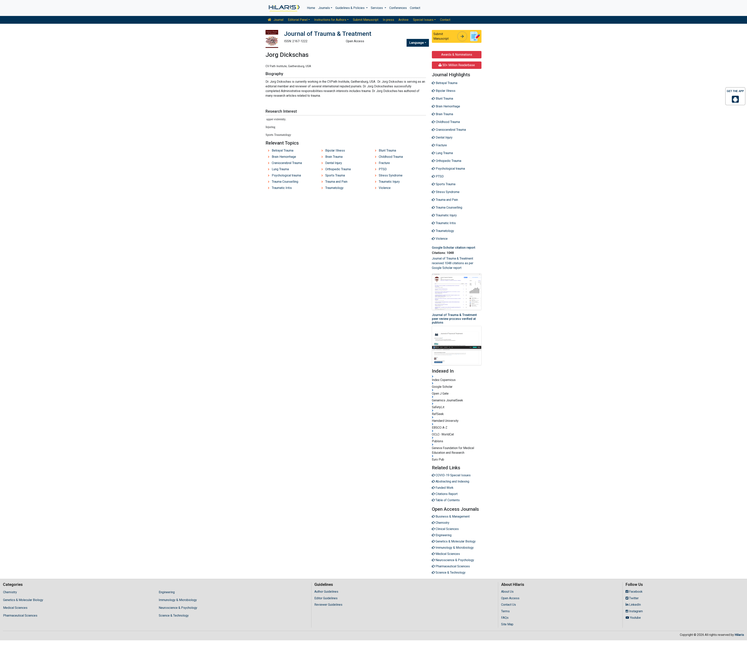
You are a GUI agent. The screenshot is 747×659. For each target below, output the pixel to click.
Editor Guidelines (326, 598)
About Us (507, 591)
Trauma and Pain (336, 181)
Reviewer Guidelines (328, 604)
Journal (278, 20)
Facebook (635, 591)
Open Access (510, 598)
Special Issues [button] (423, 20)
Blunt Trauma (387, 150)
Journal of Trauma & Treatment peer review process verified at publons (454, 318)
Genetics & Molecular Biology (23, 600)
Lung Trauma (280, 169)
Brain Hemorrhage (284, 157)
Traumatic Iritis (282, 188)
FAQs (505, 618)
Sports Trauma (335, 175)
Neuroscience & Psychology (178, 608)
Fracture (384, 163)
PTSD (383, 169)
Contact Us (508, 604)
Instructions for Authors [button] (330, 20)
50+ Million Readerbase (458, 65)
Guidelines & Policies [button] (350, 8)
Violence (385, 188)
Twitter (633, 598)
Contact (415, 8)
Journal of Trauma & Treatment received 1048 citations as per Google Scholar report (452, 263)
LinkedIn (634, 604)
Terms (505, 611)
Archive (403, 20)
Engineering (167, 592)
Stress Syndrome (390, 175)
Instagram (635, 611)
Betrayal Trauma (282, 150)
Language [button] (416, 43)
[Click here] (284, 8)
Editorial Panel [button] (298, 20)
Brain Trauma (334, 157)
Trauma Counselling (285, 181)
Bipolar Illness (335, 150)
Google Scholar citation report (453, 247)
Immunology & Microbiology (178, 600)
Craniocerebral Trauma (287, 163)
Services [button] (377, 8)
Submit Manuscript (365, 20)
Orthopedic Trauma (338, 169)
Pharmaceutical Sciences (20, 615)
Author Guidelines (326, 591)
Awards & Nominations (456, 54)
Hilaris (739, 635)
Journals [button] (324, 8)
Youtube (635, 618)
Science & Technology (174, 615)
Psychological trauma (286, 175)
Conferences (398, 8)
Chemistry (10, 592)
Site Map (507, 624)
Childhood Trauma (391, 157)
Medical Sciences (15, 608)
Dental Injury (333, 163)
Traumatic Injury (389, 181)
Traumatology (334, 188)
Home (311, 8)
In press (388, 20)
